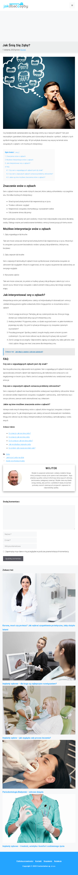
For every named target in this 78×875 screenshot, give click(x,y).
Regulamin (48, 861)
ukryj (16, 152)
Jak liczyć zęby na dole (15, 457)
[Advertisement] (39, 26)
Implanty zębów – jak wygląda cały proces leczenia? (27, 738)
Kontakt (38, 861)
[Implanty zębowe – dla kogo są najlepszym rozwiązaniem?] (39, 657)
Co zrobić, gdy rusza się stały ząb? (22, 448)
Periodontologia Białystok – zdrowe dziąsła (23, 792)
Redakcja (57, 861)
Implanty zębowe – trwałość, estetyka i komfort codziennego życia (33, 846)
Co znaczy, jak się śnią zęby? (20, 433)
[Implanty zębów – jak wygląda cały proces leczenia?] (39, 711)
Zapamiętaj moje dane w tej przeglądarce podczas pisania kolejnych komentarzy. (37, 551)
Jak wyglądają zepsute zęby (20, 444)
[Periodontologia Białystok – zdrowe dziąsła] (39, 765)
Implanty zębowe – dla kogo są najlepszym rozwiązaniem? (30, 683)
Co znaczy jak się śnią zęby (19, 437)
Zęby (8, 454)
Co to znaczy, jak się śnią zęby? (21, 441)
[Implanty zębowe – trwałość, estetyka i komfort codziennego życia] (39, 819)
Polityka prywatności (25, 861)
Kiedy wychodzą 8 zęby (15, 461)
